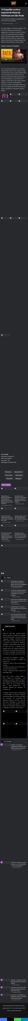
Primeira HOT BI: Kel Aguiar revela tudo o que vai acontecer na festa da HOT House (7, 518)
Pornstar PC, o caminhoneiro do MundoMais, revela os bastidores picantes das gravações (19, 996)
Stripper (18, 478)
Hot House (9, 475)
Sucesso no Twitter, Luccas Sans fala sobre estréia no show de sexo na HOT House (18, 989)
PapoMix (9, 478)
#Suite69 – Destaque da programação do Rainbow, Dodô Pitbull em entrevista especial (18, 746)
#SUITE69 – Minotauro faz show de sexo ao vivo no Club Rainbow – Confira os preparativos (18, 864)
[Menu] (26, 4)
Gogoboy (8, 472)
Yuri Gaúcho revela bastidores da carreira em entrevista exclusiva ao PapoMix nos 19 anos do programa (21, 499)
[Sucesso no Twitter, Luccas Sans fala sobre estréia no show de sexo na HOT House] (5, 990)
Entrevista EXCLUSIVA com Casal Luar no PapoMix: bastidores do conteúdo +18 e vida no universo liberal (6, 536)
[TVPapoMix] (14, 3)
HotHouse (19, 475)
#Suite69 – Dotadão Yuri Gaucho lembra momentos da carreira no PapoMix (18, 981)
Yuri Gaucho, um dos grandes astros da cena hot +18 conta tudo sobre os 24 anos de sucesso (21, 535)
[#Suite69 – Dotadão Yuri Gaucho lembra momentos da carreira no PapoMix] (5, 982)
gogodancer (19, 472)
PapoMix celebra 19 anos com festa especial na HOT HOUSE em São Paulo (21, 517)
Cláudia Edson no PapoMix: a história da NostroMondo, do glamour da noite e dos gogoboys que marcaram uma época (7, 499)
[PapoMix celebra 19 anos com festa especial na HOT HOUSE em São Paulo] (21, 511)
